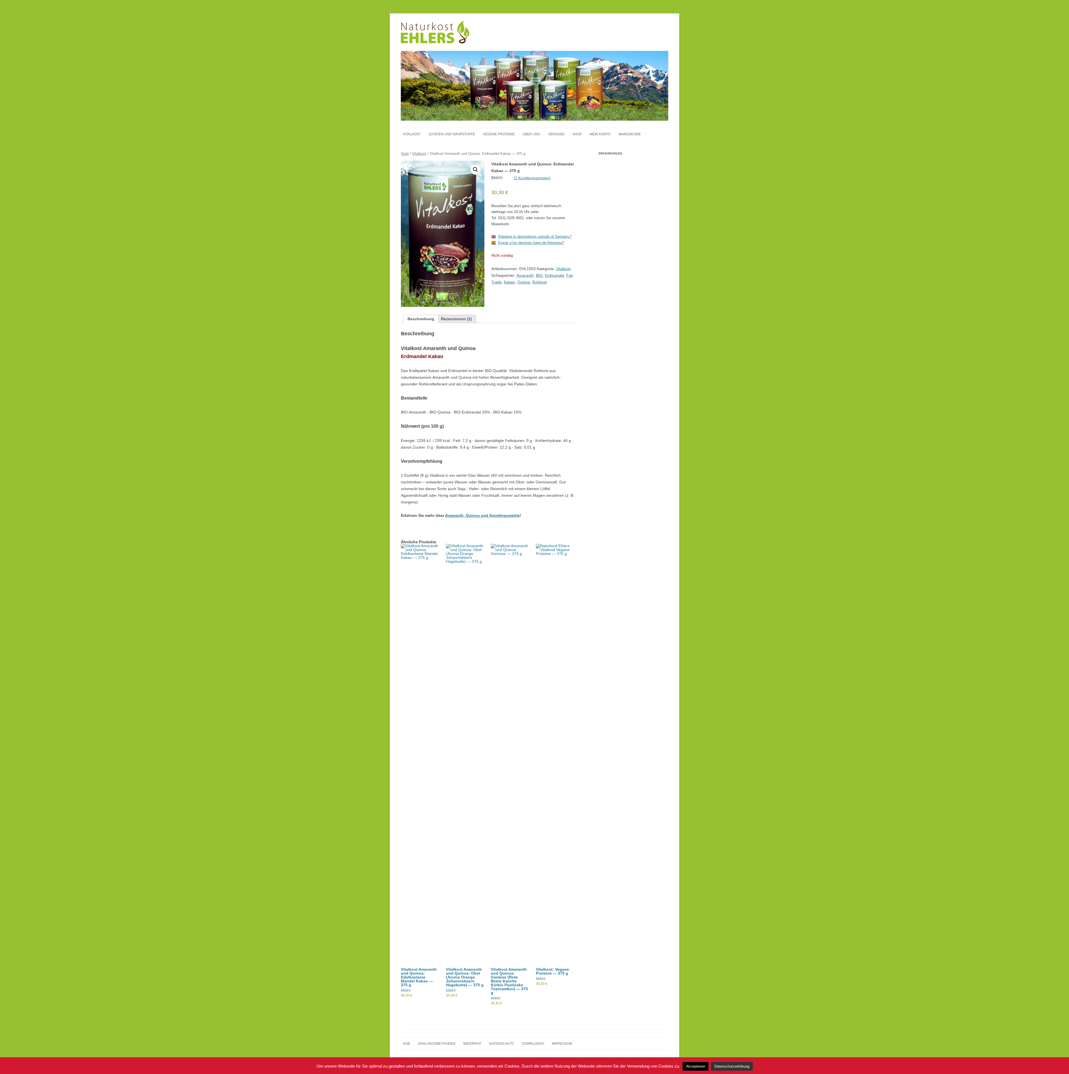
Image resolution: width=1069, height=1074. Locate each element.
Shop (577, 134)
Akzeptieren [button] (695, 1067)
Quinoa (523, 282)
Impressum (562, 1044)
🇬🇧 (493, 237)
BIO (539, 275)
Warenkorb (630, 134)
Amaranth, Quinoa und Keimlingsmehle (482, 515)
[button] (475, 170)
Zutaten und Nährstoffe (452, 134)
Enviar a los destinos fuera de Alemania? (531, 243)
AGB (406, 1044)
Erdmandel (554, 275)
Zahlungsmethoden (436, 1044)
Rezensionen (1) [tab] (456, 319)
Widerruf (472, 1044)
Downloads (533, 1044)
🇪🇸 (493, 243)
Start (405, 153)
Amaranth (525, 275)
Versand (556, 134)
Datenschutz (501, 1044)
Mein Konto (600, 134)
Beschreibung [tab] (421, 319)
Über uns (531, 134)
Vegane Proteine (499, 134)
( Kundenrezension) (532, 178)
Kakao (509, 282)
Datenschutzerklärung (731, 1067)
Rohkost (539, 282)
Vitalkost (412, 134)
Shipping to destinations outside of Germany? (535, 237)
